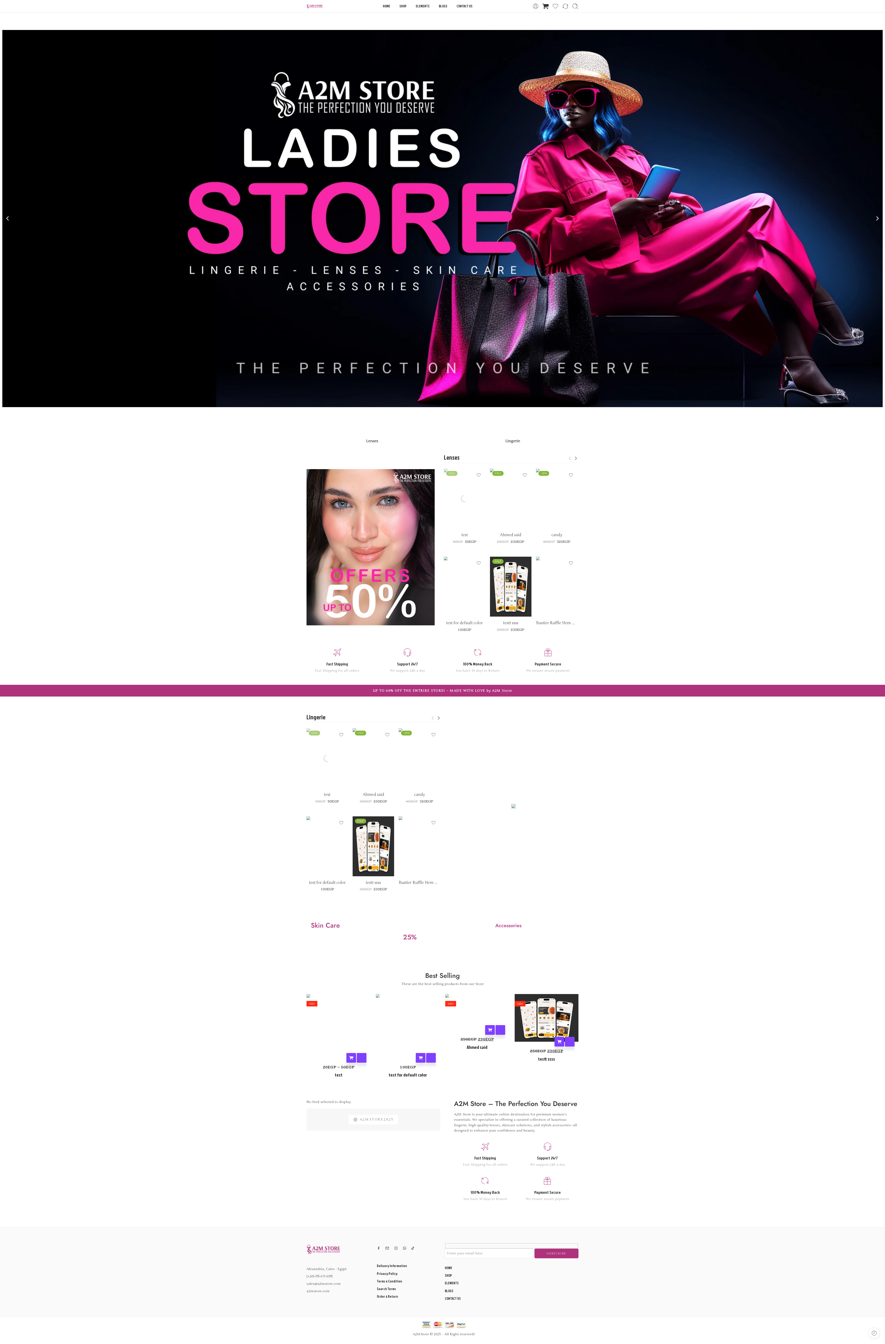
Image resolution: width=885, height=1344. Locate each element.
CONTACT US (464, 6)
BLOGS (443, 6)
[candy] (557, 499)
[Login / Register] (535, 6)
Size (447, 524)
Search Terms (386, 1288)
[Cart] (545, 6)
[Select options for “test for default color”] (420, 1058)
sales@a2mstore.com (324, 1284)
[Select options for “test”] (351, 1058)
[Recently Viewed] (874, 1333)
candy (557, 535)
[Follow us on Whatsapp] (405, 1248)
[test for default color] (464, 587)
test (464, 535)
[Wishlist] (479, 475)
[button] (7, 218)
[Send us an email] (387, 1248)
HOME (386, 6)
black (456, 508)
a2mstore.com (318, 1291)
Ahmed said (510, 535)
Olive (456, 515)
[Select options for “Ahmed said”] (490, 1030)
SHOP (403, 6)
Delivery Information (392, 1265)
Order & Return (387, 1296)
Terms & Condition (389, 1281)
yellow (456, 603)
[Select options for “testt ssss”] (559, 1042)
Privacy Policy (387, 1273)
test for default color (464, 623)
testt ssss (510, 623)
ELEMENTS (423, 6)
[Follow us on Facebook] (379, 1248)
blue (502, 515)
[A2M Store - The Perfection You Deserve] (315, 6)
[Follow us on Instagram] (396, 1248)
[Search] (575, 6)
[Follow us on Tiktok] (412, 1248)
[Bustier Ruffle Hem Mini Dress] (557, 587)
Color (448, 502)
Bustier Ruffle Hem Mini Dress (557, 623)
